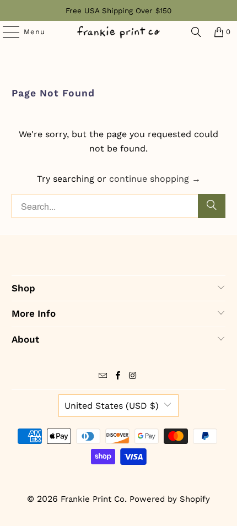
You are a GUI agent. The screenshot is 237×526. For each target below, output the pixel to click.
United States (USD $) (111, 405)
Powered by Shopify (170, 499)
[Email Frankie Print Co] (103, 377)
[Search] (196, 32)
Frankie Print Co (93, 499)
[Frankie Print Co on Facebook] (117, 377)
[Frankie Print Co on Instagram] (132, 377)
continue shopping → (155, 178)
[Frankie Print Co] (119, 32)
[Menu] (6, 32)
